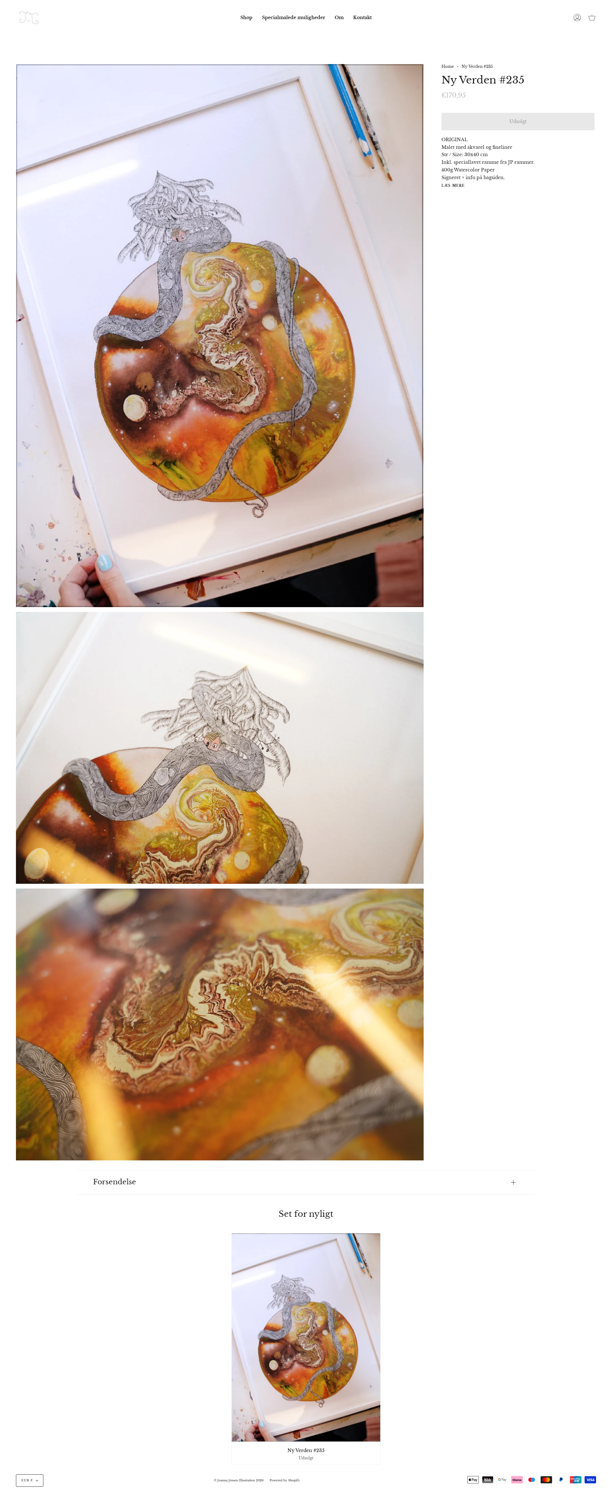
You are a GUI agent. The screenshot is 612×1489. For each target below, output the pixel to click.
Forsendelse (114, 1182)
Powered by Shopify (285, 1480)
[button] (246, 17)
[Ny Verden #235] (306, 1337)
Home (447, 66)
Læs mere (453, 185)
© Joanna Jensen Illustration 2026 (239, 1480)
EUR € (27, 1480)
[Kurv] (592, 17)
